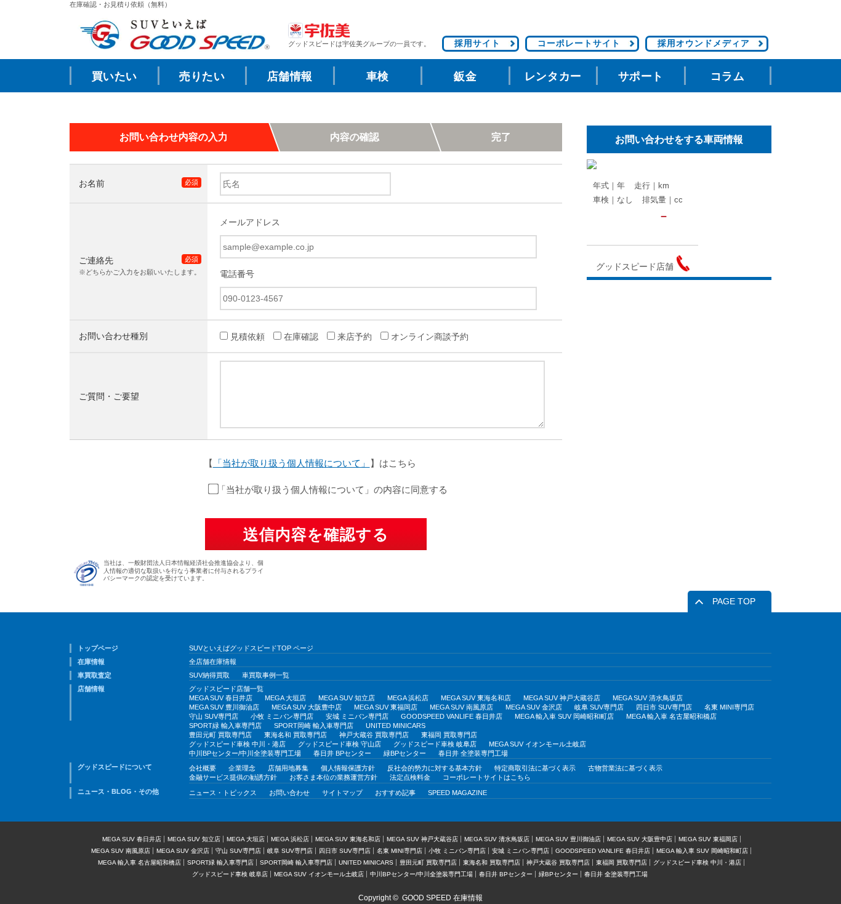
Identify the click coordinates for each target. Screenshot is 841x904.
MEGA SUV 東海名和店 (476, 698)
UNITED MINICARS (395, 725)
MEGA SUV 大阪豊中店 (307, 707)
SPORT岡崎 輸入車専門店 (313, 725)
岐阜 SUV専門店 (599, 707)
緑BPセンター (405, 753)
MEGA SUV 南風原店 (461, 707)
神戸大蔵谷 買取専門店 (374, 734)
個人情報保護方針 (348, 768)
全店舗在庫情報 (212, 661)
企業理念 (242, 768)
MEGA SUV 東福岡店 (385, 707)
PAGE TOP (733, 601)
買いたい (114, 76)
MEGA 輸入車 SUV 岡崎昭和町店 (564, 716)
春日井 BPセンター (342, 753)
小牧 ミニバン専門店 (282, 716)
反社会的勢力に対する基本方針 (434, 768)
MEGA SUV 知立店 (346, 698)
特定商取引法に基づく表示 (535, 768)
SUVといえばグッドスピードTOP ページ (251, 648)
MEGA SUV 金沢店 (533, 707)
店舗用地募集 (288, 768)
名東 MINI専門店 (729, 707)
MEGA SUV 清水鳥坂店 (648, 698)
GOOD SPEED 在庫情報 (442, 898)
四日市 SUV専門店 (664, 707)
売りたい (202, 76)
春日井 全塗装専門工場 (473, 753)
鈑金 (465, 76)
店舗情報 (290, 76)
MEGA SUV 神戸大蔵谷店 (561, 698)
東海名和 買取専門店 (295, 734)
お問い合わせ (289, 792)
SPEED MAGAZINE (457, 792)
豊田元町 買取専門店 (220, 734)
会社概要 (202, 768)
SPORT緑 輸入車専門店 (225, 725)
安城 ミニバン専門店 (357, 716)
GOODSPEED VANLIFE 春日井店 (451, 716)
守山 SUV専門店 (213, 716)
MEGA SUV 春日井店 (220, 698)
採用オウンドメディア (704, 43)
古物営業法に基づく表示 (625, 768)
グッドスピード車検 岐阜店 (435, 744)
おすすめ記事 (395, 792)
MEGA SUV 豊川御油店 (224, 707)
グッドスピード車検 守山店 (339, 744)
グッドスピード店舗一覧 (226, 688)
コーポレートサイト (579, 43)
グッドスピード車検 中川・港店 (237, 744)
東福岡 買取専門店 (449, 734)
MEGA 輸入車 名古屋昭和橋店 (671, 716)
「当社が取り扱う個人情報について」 (291, 463)
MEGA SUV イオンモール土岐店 (537, 744)
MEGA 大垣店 (285, 698)
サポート (641, 76)
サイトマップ (342, 792)
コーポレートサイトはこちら (487, 777)
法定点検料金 (410, 777)
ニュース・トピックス (223, 792)
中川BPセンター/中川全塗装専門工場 (245, 753)
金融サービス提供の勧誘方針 (233, 777)
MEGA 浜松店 (408, 698)
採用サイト (477, 43)
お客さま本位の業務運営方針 (333, 777)
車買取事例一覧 (265, 675)
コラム (727, 76)
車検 (377, 76)
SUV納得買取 (209, 675)
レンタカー (553, 76)
